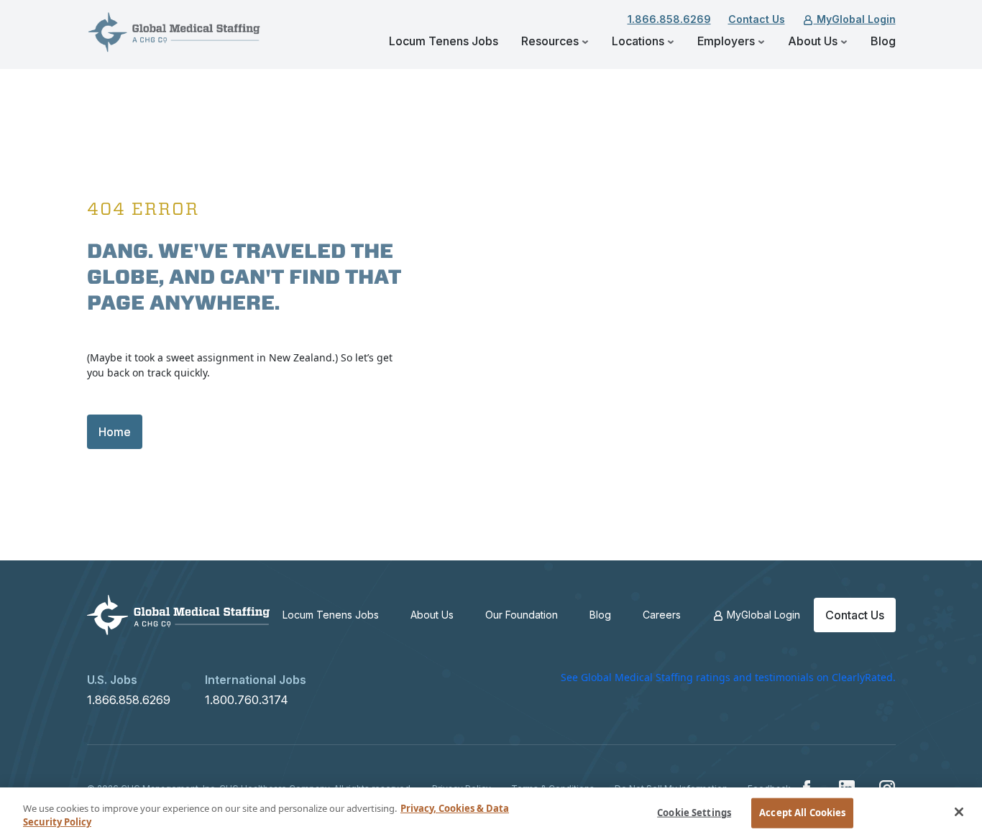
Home (114, 432)
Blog (883, 41)
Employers (727, 41)
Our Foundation (521, 615)
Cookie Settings (694, 812)
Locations (639, 41)
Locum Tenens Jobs (443, 41)
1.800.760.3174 (246, 700)
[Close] (959, 812)
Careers (662, 615)
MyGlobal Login (855, 19)
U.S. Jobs (112, 679)
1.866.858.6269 (669, 19)
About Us (814, 41)
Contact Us (756, 19)
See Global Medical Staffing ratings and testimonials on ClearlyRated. (728, 677)
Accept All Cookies (802, 812)
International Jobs (255, 679)
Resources (551, 41)
